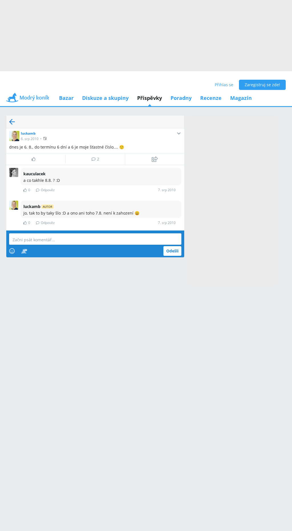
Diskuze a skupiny (105, 97)
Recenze (211, 97)
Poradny (181, 97)
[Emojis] (12, 251)
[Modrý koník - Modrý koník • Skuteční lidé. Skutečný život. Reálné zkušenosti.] (27, 99)
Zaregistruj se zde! (262, 84)
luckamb (28, 133)
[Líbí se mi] (36, 159)
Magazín (241, 97)
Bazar (66, 97)
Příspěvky (149, 97)
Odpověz (48, 190)
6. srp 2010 (29, 138)
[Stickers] (24, 251)
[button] (45, 138)
